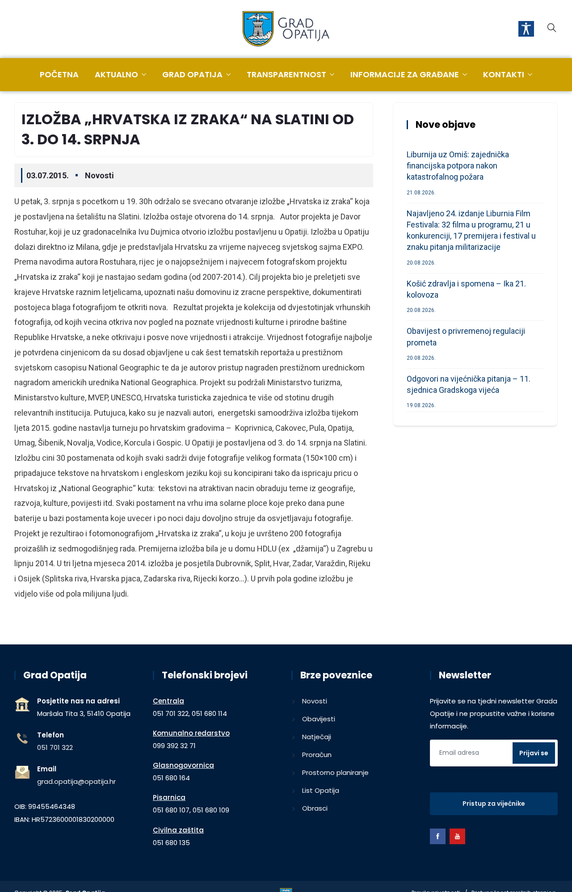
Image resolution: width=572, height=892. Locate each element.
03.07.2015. (47, 175)
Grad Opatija (192, 74)
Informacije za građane (404, 74)
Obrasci (315, 808)
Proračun (317, 754)
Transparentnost (286, 74)
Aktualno (116, 74)
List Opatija (320, 790)
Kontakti (503, 74)
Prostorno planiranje (335, 772)
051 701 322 (55, 747)
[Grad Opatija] (286, 29)
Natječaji (316, 736)
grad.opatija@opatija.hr (76, 781)
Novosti (99, 175)
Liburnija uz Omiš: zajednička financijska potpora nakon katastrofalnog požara (458, 165)
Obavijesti (318, 719)
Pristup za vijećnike (494, 803)
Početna (59, 74)
